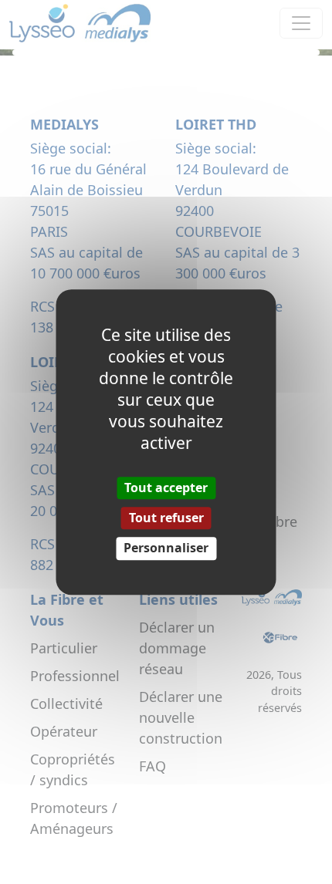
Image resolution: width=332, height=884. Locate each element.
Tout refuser (166, 517)
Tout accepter (166, 487)
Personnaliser (166, 548)
